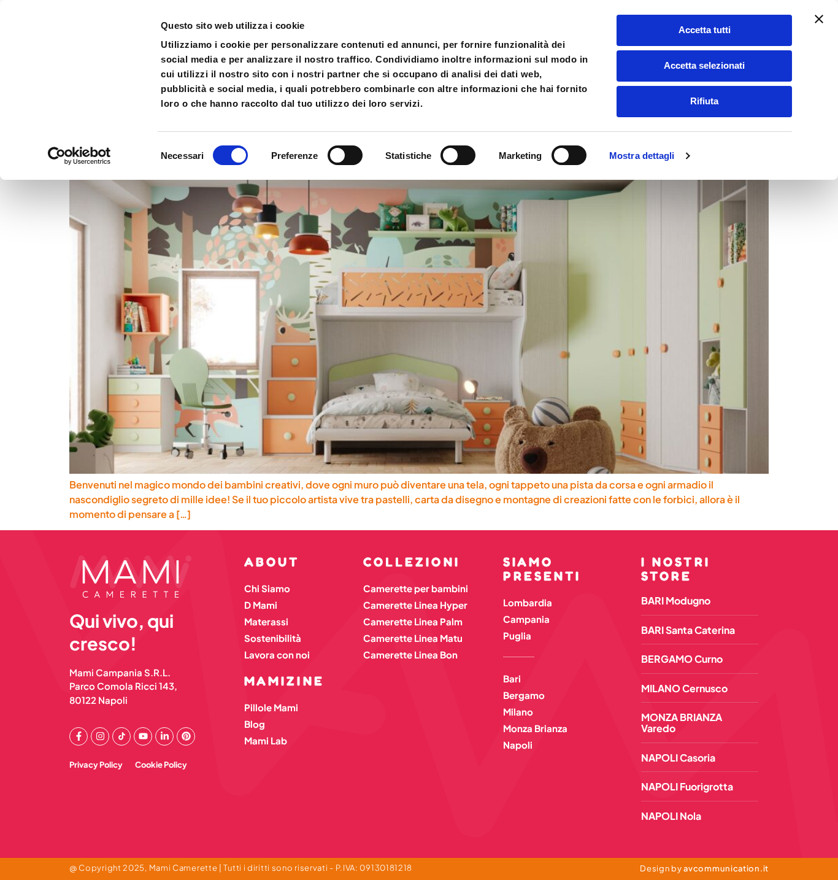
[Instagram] (100, 736)
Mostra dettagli (642, 155)
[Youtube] (143, 736)
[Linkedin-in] (164, 736)
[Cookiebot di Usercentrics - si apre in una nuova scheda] (79, 156)
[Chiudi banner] (819, 19)
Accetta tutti (704, 30)
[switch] (345, 155)
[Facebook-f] (78, 736)
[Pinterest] (186, 736)
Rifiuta (704, 101)
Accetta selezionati (704, 65)
